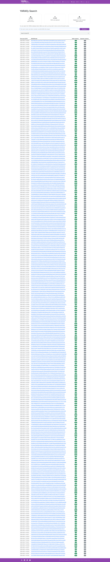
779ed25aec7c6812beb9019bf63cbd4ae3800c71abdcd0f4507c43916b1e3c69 (48, 156)
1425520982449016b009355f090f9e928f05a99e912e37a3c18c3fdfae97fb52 (48, 454)
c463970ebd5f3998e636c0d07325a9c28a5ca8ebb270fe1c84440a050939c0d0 (48, 204)
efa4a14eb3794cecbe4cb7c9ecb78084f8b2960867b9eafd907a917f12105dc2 (48, 333)
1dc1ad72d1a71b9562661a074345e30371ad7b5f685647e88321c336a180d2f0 (48, 105)
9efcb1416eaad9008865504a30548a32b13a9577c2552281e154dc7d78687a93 (48, 181)
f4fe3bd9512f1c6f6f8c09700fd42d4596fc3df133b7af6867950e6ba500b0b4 (48, 183)
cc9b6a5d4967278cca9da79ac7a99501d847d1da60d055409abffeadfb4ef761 (48, 287)
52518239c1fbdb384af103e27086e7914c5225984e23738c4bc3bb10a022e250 (48, 264)
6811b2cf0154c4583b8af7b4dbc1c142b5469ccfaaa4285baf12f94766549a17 (48, 538)
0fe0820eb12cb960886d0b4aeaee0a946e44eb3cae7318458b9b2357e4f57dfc (48, 367)
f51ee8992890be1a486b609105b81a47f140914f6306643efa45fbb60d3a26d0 (48, 507)
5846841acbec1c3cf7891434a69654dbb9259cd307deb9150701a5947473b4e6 (48, 452)
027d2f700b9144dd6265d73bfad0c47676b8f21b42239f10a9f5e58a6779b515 (48, 378)
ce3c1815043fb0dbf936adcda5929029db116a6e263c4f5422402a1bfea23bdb (48, 327)
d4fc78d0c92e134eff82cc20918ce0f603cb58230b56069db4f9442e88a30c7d (48, 145)
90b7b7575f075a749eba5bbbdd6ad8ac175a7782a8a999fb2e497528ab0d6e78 (48, 352)
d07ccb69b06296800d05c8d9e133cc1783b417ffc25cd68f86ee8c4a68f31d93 (48, 297)
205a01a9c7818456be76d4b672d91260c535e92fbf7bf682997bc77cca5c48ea (48, 490)
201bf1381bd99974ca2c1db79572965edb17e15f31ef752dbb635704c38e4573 (48, 143)
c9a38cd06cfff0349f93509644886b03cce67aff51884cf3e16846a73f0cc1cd (47, 283)
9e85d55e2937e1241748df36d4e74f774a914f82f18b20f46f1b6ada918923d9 (47, 150)
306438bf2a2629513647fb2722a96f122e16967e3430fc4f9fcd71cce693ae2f (48, 494)
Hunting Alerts (58, 1)
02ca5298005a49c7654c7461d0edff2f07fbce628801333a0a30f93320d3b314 (48, 99)
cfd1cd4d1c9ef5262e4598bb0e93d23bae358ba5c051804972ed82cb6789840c (48, 356)
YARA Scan (50, 1)
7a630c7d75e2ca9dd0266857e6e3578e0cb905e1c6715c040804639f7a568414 (48, 384)
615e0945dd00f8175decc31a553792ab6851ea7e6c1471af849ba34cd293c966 (48, 483)
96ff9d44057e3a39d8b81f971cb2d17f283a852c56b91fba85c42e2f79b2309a (48, 131)
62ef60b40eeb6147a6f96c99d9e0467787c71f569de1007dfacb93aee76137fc (48, 373)
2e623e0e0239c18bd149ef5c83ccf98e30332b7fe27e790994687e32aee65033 (48, 207)
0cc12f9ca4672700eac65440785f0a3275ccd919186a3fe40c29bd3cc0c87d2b (48, 302)
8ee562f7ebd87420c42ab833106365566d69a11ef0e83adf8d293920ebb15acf (48, 331)
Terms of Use (73, 560)
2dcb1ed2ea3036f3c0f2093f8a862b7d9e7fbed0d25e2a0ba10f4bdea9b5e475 (48, 116)
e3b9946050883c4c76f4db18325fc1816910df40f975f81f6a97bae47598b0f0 (48, 549)
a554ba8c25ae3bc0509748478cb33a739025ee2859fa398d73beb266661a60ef (48, 547)
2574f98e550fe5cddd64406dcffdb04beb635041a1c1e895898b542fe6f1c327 (48, 171)
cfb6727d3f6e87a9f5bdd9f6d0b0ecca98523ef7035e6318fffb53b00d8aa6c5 (48, 295)
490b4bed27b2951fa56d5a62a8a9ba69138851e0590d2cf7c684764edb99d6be (48, 462)
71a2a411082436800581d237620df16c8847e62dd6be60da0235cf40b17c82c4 (48, 257)
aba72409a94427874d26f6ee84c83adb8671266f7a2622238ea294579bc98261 (48, 243)
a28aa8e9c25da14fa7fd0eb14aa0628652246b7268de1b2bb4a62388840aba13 (48, 530)
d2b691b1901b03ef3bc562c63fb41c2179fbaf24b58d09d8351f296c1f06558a (48, 551)
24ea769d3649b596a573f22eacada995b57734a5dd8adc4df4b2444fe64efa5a (48, 55)
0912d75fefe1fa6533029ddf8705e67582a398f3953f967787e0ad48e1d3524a (48, 205)
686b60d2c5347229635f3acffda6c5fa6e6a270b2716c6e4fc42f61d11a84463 (48, 329)
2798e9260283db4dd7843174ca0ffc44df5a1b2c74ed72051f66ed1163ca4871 (48, 422)
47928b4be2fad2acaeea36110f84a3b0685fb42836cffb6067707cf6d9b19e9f (48, 371)
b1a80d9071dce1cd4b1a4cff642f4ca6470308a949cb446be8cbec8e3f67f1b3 (48, 458)
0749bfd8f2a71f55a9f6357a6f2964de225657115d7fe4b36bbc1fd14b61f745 (47, 312)
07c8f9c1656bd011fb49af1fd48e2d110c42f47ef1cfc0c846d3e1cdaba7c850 (47, 69)
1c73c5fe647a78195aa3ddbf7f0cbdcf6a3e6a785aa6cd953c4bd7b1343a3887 (48, 213)
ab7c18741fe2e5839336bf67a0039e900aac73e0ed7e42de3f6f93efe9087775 (48, 192)
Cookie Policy (87, 560)
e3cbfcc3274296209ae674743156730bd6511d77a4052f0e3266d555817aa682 (48, 224)
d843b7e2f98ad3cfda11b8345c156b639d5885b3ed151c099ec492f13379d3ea (48, 553)
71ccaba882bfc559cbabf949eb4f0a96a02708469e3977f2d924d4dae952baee (48, 217)
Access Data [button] (66, 1)
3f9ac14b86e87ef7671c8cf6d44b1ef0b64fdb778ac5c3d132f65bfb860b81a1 (47, 403)
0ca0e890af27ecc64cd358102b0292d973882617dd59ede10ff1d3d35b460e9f (48, 109)
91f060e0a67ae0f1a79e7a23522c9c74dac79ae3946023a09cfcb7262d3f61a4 (48, 147)
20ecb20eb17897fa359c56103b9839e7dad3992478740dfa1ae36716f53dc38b (48, 335)
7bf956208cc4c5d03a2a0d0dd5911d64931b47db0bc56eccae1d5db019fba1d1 (48, 350)
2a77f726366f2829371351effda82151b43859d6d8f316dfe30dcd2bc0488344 (48, 72)
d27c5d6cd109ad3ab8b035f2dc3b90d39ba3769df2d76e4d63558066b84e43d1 (48, 46)
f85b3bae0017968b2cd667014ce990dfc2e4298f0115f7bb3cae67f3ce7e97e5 (48, 78)
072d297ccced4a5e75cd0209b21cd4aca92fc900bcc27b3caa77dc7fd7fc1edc (48, 276)
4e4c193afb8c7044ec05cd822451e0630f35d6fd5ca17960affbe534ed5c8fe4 (48, 325)
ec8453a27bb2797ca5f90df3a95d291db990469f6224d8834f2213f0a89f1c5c (48, 175)
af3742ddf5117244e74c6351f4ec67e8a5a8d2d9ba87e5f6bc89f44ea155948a (47, 50)
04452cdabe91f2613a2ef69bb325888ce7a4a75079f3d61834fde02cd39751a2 (48, 498)
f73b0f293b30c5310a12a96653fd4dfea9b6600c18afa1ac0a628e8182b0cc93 (48, 306)
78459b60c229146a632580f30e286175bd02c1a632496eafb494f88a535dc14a (48, 228)
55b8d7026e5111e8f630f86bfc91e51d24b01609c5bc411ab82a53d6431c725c (48, 407)
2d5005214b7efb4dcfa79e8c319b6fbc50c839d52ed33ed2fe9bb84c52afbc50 (48, 285)
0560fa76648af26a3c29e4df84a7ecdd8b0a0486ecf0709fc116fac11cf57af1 (47, 509)
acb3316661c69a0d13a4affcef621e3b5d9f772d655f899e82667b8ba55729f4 (48, 555)
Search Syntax (24, 33)
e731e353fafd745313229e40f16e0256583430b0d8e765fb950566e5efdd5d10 (48, 65)
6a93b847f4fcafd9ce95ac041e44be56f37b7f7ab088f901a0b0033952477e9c (48, 394)
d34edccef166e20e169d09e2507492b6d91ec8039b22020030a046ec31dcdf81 (48, 504)
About (83, 1)
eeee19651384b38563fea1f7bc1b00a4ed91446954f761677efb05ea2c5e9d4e (48, 177)
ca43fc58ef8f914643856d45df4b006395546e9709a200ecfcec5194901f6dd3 (48, 426)
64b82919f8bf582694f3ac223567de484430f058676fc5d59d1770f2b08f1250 (48, 103)
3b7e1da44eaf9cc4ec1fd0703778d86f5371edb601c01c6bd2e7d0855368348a (48, 90)
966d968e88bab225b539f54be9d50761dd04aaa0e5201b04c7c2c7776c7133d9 (48, 401)
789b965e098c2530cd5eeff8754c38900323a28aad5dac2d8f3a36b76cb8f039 (48, 44)
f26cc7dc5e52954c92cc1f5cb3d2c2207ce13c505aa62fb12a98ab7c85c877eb (48, 380)
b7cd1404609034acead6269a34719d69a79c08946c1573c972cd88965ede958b (48, 502)
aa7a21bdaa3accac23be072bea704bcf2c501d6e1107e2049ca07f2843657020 (48, 500)
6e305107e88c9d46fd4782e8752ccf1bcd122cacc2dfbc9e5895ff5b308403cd (48, 281)
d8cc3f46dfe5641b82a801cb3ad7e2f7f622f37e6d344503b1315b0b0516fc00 (48, 52)
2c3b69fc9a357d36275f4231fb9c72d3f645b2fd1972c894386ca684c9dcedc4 (48, 53)
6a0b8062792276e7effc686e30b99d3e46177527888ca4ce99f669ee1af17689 (48, 439)
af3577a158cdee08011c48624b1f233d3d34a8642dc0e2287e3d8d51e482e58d (48, 359)
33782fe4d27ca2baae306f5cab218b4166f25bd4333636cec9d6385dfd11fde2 (48, 532)
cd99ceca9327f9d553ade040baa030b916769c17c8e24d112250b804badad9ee (48, 317)
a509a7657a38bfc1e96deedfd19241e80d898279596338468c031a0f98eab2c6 (48, 382)
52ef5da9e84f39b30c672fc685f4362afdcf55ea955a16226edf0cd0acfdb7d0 (48, 122)
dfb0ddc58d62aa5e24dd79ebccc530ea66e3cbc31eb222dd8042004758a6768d (48, 354)
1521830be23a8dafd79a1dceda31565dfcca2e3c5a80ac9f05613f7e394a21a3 (48, 202)
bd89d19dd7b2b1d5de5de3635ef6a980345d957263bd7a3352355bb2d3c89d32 (49, 534)
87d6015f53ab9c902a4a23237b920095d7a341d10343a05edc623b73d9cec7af (48, 451)
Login (88, 1)
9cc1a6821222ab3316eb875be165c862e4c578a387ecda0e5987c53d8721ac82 (48, 48)
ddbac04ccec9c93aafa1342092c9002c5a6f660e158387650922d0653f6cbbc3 (48, 357)
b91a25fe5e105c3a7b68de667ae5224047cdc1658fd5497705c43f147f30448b (48, 167)
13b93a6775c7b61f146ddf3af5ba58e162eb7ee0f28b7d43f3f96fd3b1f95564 (47, 139)
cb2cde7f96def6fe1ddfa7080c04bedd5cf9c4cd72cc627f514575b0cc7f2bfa (47, 42)
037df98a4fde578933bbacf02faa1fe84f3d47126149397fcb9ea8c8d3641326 (48, 141)
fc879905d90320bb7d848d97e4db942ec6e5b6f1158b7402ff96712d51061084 (48, 71)
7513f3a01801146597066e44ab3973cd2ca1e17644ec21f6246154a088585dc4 (48, 169)
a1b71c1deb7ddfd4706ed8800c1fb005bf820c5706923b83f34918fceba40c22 (48, 137)
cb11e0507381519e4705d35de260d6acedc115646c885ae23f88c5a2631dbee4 (48, 245)
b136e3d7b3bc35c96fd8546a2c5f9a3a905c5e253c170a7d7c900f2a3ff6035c (48, 525)
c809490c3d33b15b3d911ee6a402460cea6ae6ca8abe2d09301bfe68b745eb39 (48, 198)
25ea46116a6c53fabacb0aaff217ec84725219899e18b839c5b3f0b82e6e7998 (48, 430)
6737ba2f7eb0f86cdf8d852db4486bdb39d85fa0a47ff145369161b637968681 (48, 445)
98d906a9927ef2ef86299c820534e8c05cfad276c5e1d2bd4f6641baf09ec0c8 (48, 91)
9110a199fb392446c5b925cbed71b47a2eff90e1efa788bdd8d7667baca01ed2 (48, 63)
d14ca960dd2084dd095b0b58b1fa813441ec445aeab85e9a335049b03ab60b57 (48, 59)
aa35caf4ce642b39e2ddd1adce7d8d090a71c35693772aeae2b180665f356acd (48, 416)
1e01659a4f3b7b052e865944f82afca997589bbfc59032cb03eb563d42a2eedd (48, 392)
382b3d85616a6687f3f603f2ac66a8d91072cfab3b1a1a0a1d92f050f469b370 (48, 435)
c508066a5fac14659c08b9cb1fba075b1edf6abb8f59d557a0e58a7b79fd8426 (48, 515)
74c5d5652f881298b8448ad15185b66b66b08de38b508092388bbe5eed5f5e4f (48, 399)
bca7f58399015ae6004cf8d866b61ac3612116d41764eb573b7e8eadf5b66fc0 (48, 492)
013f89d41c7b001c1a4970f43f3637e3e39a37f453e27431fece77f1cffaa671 (47, 215)
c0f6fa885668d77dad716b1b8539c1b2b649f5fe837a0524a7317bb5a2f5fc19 (48, 162)
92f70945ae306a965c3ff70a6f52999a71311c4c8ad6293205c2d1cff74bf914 (47, 365)
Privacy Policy (80, 560)
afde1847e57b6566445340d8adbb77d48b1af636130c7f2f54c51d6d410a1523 (48, 154)
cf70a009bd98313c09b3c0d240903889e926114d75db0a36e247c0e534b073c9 (48, 424)
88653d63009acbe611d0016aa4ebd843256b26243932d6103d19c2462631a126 (48, 74)
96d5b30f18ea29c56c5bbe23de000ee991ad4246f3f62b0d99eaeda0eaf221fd (48, 432)
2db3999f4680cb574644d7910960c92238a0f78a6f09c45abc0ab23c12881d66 (48, 194)
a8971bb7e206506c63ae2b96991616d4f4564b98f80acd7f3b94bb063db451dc (48, 526)
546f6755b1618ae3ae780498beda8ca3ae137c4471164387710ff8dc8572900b (48, 186)
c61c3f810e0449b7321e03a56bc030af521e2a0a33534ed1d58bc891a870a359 (48, 223)
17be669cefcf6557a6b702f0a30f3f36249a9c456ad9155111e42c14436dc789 (48, 388)
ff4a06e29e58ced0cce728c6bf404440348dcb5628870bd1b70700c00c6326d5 (48, 86)
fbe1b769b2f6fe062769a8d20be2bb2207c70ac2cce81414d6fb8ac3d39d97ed (48, 272)
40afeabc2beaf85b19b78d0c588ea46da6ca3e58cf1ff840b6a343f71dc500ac (48, 409)
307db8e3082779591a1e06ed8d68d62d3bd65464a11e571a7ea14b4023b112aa (48, 521)
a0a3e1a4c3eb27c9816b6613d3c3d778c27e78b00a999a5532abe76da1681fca (48, 278)
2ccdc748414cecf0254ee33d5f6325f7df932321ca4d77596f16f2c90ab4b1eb (48, 185)
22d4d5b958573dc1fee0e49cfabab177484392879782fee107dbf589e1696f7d (48, 226)
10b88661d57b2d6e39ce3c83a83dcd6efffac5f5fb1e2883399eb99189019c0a (48, 361)
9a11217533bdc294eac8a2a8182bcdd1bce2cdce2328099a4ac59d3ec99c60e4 (48, 375)
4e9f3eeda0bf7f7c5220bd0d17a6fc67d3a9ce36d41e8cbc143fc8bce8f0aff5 (47, 437)
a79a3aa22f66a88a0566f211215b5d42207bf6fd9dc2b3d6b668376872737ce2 (48, 405)
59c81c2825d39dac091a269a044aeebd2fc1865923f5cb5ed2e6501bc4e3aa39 (48, 390)
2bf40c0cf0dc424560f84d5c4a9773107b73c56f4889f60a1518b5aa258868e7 (48, 128)
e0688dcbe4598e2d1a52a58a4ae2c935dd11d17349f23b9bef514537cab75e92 (48, 487)
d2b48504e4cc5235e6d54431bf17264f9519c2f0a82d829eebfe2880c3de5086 (48, 262)
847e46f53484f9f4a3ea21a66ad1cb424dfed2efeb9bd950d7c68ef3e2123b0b (48, 433)
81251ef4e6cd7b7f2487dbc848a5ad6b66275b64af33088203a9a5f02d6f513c (48, 449)
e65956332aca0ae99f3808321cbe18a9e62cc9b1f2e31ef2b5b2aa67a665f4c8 (48, 413)
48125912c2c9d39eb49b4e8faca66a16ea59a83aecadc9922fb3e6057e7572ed (48, 441)
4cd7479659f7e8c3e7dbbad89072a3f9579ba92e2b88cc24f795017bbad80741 (48, 310)
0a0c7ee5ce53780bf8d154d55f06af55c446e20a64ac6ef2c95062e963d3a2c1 (48, 386)
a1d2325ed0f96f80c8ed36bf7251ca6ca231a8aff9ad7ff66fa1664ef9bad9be (47, 456)
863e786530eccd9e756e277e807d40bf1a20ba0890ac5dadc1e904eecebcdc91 (48, 40)
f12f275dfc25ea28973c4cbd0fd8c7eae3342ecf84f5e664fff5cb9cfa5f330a (47, 481)
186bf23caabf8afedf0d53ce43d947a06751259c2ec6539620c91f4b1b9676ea (48, 158)
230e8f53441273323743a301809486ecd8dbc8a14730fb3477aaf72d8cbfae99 (48, 255)
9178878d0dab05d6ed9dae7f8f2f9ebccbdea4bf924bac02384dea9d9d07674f (48, 280)
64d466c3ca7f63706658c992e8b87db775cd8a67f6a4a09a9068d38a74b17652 (48, 443)
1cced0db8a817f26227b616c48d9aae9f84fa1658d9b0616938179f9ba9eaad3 (48, 346)
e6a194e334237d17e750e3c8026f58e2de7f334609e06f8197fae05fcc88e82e (48, 323)
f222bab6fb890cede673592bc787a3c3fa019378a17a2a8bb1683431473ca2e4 (48, 460)
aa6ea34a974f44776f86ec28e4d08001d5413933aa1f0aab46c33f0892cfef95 (48, 261)
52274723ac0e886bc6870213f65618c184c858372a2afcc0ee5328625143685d (48, 221)
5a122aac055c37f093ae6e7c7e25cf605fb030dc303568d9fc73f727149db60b (48, 523)
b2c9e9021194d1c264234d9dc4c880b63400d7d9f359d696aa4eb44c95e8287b (48, 304)
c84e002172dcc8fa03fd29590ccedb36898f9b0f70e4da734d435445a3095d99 (48, 485)
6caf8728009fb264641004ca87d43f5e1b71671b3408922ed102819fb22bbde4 (48, 513)
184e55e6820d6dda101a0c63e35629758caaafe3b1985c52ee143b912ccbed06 (48, 540)
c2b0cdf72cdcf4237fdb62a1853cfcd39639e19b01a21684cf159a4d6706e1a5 (48, 188)
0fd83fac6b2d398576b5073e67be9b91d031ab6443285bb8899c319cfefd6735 (48, 234)
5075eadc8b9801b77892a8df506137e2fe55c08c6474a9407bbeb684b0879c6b (48, 112)
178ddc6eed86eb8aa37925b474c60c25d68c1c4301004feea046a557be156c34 (48, 477)
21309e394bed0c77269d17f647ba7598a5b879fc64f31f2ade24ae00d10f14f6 (48, 291)
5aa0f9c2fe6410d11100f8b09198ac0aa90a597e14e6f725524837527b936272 (48, 369)
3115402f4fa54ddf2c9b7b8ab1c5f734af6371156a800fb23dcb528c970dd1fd (47, 340)
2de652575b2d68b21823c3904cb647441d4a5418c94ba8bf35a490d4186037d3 (48, 479)
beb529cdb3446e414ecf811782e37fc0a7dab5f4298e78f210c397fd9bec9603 (48, 107)
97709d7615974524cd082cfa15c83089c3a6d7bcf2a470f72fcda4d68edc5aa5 (48, 545)
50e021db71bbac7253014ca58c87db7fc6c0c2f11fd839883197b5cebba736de (48, 148)
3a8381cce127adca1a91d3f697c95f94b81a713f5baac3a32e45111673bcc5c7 (47, 124)
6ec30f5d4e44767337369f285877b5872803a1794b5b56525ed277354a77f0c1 (48, 289)
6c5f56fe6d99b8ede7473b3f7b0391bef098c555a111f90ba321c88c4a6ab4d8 (48, 321)
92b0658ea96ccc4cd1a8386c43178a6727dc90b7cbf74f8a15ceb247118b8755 (48, 67)
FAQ (78, 1)
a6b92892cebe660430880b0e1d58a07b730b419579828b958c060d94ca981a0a (48, 110)
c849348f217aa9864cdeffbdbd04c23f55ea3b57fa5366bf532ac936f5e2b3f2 (48, 242)
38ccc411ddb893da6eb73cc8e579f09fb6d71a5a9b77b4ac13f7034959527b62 (48, 88)
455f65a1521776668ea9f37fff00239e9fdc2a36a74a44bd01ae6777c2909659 (48, 93)
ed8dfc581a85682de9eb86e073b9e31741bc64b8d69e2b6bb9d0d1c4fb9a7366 (48, 411)
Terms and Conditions (64, 560)
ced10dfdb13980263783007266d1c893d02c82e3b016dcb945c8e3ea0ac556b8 (48, 300)
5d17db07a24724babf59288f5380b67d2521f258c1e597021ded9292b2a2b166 (48, 211)
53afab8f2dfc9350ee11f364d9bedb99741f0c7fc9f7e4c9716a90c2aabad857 (47, 542)
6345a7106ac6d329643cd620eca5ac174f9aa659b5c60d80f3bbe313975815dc (48, 95)
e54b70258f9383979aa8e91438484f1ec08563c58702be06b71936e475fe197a (48, 506)
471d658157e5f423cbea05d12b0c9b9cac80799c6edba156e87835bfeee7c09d (48, 133)
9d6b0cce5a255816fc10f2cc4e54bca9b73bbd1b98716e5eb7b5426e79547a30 (48, 82)
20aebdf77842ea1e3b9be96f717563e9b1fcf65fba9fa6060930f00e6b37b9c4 (48, 528)
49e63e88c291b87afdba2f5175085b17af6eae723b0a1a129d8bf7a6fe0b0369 (47, 238)
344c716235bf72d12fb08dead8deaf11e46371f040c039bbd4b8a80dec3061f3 (48, 363)
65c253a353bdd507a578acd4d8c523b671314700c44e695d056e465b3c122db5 (48, 428)
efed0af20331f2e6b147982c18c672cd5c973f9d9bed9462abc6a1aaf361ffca (47, 240)
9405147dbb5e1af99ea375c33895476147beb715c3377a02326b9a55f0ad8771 (48, 496)
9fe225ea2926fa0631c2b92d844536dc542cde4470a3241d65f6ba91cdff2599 (48, 196)
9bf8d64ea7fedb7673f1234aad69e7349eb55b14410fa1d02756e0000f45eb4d (48, 344)
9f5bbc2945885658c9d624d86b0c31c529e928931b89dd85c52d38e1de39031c (48, 488)
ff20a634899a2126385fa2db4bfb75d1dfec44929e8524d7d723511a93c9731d (48, 57)
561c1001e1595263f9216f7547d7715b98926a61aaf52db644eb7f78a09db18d (48, 376)
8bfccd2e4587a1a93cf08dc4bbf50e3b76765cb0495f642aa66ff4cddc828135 (48, 397)
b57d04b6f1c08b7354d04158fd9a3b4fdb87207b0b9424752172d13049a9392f (48, 236)
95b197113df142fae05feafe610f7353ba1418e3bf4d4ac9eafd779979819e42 (47, 293)
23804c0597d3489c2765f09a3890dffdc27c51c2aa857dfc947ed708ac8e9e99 (48, 418)
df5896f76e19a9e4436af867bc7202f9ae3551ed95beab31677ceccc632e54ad (48, 249)
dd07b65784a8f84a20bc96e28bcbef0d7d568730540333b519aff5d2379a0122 (48, 118)
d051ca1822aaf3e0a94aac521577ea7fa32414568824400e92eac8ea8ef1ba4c (48, 209)
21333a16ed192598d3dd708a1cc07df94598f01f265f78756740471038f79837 (48, 536)
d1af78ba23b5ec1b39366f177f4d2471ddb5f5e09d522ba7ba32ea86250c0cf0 (48, 76)
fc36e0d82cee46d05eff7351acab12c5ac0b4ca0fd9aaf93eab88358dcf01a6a (48, 395)
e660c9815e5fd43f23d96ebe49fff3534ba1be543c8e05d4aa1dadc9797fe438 (48, 342)
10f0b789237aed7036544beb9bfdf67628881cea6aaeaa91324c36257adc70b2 (48, 268)
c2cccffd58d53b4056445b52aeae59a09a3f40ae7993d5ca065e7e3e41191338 (48, 160)
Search (73, 1)
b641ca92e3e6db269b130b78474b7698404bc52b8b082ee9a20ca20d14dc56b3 (48, 190)
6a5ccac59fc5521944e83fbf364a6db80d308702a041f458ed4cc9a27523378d (48, 120)
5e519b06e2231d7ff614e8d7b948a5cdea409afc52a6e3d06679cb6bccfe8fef (48, 469)
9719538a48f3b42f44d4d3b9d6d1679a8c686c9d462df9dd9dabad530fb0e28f (48, 251)
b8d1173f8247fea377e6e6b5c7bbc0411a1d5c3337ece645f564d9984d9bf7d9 (48, 338)
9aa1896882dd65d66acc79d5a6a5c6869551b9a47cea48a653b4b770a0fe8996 (48, 475)
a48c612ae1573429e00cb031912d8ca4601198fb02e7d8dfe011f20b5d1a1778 (47, 200)
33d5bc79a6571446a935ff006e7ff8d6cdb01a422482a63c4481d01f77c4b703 (48, 232)
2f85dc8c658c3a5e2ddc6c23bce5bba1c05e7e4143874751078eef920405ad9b (48, 259)
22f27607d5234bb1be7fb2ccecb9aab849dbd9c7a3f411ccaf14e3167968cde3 (48, 511)
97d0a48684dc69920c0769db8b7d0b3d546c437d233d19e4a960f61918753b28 (48, 84)
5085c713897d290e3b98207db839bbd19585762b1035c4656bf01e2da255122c (48, 447)
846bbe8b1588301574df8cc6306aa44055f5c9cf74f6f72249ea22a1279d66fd (48, 519)
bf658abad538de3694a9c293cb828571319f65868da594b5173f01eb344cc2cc (48, 230)
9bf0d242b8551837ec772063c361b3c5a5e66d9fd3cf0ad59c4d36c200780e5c (48, 253)
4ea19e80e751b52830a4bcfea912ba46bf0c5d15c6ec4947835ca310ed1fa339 (48, 314)
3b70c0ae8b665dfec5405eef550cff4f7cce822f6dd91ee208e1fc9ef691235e (47, 129)
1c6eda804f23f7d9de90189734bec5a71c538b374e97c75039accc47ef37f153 (48, 544)
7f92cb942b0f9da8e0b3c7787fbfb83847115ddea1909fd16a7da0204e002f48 (48, 97)
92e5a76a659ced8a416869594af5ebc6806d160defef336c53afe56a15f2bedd (48, 126)
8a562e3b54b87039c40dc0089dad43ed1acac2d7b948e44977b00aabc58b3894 (49, 420)
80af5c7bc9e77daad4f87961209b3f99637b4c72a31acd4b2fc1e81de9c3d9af (48, 348)
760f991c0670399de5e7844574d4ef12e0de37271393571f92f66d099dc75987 (48, 517)
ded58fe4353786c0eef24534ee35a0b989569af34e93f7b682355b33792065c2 (48, 274)
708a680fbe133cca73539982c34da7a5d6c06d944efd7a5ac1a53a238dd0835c (48, 319)
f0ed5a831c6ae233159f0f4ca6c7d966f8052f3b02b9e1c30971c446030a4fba (48, 308)
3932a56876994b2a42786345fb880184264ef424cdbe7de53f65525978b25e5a (48, 135)
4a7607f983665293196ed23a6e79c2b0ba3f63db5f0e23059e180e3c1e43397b (48, 316)
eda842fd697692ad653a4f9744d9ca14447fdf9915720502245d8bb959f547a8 (48, 219)
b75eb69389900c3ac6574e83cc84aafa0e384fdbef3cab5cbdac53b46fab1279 (48, 473)
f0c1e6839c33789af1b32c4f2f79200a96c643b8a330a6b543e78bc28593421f (48, 471)
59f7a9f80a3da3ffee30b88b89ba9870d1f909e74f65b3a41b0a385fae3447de (48, 152)
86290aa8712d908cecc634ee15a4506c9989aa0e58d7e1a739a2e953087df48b (48, 266)
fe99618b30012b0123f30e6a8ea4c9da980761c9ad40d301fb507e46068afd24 (48, 166)
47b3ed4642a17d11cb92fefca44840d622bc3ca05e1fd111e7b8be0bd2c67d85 (48, 466)
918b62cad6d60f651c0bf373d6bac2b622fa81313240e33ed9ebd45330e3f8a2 (48, 336)
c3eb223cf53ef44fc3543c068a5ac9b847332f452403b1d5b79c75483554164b (48, 80)
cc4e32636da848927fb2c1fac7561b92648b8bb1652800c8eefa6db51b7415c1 (48, 101)
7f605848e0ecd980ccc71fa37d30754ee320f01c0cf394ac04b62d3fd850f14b (48, 247)
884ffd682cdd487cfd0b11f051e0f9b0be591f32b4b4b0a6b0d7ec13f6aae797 (47, 114)
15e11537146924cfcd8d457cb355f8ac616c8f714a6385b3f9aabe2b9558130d (48, 299)
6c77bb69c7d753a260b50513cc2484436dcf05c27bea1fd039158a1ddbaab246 (48, 164)
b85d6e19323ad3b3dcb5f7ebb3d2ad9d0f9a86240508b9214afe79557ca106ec (48, 468)
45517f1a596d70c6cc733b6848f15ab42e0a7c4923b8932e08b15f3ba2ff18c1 (48, 464)
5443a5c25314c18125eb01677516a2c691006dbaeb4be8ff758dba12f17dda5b (48, 270)
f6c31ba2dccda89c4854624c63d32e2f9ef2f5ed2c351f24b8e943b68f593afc (48, 179)
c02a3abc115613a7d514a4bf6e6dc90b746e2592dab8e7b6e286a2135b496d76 (48, 173)
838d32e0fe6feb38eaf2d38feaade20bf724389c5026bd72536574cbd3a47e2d (48, 414)
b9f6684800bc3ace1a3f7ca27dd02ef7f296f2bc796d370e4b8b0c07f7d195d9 (48, 61)
